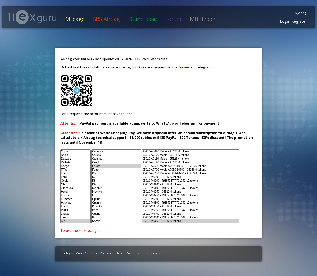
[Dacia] (75, 155)
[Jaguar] (75, 214)
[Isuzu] (75, 210)
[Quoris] (116, 214)
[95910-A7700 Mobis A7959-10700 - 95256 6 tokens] (190, 170)
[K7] (116, 177)
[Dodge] (75, 166)
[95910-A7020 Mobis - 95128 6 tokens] (190, 151)
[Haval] (75, 192)
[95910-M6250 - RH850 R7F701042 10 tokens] (190, 195)
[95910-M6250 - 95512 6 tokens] (190, 192)
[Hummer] (75, 199)
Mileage (75, 18)
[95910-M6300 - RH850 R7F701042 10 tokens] (190, 203)
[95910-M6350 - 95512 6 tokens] (190, 206)
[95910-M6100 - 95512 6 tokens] (190, 184)
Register (298, 21)
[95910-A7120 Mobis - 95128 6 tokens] (190, 162)
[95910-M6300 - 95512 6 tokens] (190, 199)
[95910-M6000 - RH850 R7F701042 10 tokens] (190, 181)
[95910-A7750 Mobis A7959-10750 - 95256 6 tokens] (190, 173)
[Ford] (75, 177)
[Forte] (116, 170)
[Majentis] (116, 188)
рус (297, 13)
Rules (120, 253)
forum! (184, 67)
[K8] (116, 181)
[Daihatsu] (75, 162)
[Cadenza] (116, 151)
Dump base (143, 18)
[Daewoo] (75, 159)
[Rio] (116, 217)
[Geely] (75, 181)
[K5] (116, 173)
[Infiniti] (75, 206)
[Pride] (116, 210)
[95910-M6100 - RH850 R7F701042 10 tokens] (190, 188)
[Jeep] (75, 217)
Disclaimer (106, 253)
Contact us (132, 253)
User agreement (152, 253)
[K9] (116, 184)
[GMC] (75, 184)
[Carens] (116, 155)
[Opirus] (116, 199)
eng (303, 13)
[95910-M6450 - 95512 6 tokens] (190, 221)
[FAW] (75, 170)
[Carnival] (116, 159)
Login (285, 21)
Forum (173, 18)
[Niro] (116, 195)
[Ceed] (116, 162)
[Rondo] (116, 221)
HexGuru (32, 17)
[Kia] (75, 221)
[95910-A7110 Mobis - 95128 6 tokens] (190, 159)
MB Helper (203, 18)
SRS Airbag (106, 18)
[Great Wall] (75, 188)
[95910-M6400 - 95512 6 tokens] (190, 214)
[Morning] (116, 192)
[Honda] (75, 195)
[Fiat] (75, 173)
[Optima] (116, 203)
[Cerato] (116, 166)
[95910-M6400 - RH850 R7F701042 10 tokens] (190, 217)
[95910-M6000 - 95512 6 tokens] (190, 177)
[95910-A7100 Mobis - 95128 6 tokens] (190, 155)
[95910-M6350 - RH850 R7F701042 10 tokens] (190, 210)
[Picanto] (116, 206)
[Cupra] (75, 151)
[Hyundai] (75, 203)
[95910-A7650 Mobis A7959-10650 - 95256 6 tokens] (190, 166)
